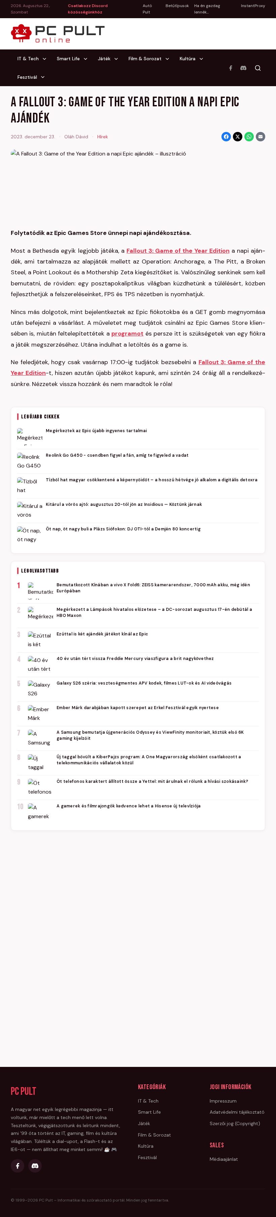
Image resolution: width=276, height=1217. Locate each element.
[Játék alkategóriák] (118, 59)
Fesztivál (27, 77)
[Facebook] (230, 68)
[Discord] (243, 68)
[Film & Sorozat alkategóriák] (169, 59)
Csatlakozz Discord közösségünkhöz (88, 9)
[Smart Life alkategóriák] (87, 59)
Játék (104, 59)
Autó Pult (147, 9)
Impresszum (223, 1101)
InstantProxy (253, 5)
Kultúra (188, 59)
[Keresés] (257, 68)
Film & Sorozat (145, 59)
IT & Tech (28, 59)
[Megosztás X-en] (237, 136)
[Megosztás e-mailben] (260, 136)
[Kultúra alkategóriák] (203, 59)
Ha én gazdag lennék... (207, 9)
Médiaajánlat (224, 1159)
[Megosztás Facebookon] (226, 136)
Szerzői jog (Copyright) (235, 1123)
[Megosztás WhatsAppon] (249, 136)
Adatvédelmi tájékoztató (237, 1112)
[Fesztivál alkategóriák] (44, 77)
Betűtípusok (177, 5)
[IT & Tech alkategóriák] (46, 59)
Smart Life (68, 59)
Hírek (102, 137)
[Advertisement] (138, 939)
